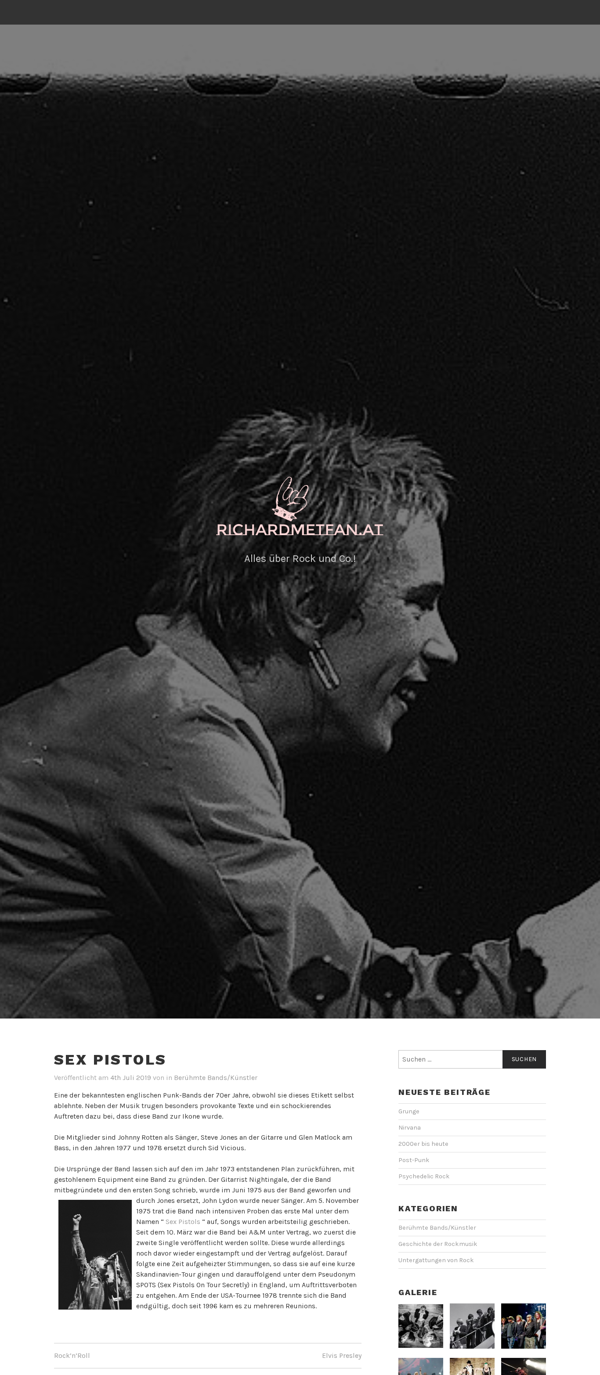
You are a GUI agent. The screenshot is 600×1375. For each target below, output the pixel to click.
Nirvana (409, 1127)
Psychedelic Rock (424, 1176)
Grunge (408, 1111)
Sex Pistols (183, 1221)
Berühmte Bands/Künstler (215, 1077)
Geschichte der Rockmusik (437, 1244)
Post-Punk (414, 1160)
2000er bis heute (423, 1144)
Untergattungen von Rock (436, 1260)
